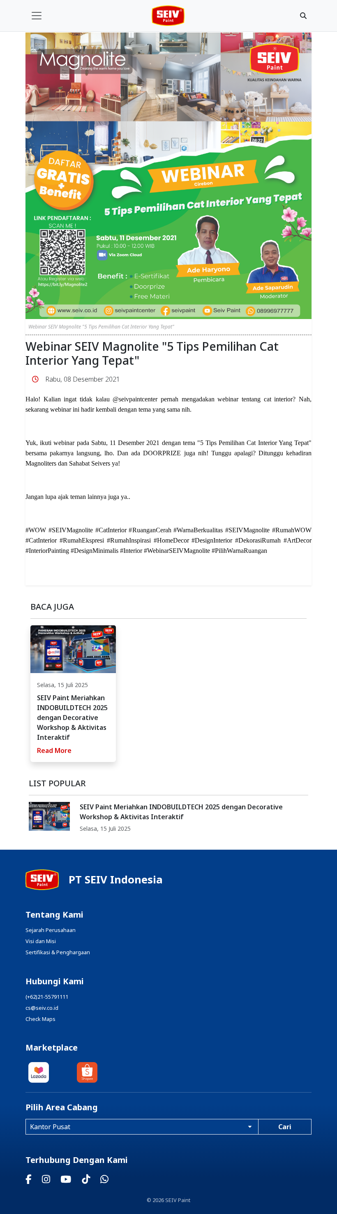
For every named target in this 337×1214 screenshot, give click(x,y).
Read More (54, 750)
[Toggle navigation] (36, 15)
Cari (284, 1126)
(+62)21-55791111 (46, 996)
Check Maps (40, 1019)
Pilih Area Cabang (61, 1107)
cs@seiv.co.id (41, 1007)
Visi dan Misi (40, 941)
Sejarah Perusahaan (50, 930)
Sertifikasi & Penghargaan (57, 952)
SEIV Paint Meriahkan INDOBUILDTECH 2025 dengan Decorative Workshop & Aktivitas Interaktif (181, 811)
